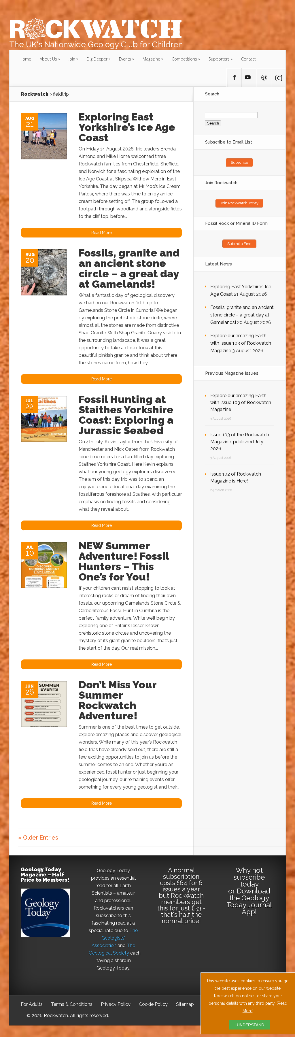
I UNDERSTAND (249, 1025)
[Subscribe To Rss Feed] (263, 77)
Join (72, 59)
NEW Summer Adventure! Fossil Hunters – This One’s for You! (124, 561)
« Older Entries (38, 837)
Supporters (219, 59)
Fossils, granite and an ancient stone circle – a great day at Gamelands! (129, 268)
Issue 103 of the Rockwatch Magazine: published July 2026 (239, 441)
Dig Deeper (97, 59)
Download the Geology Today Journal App (249, 901)
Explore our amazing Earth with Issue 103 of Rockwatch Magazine (240, 343)
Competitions (184, 59)
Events (125, 59)
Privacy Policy (116, 1004)
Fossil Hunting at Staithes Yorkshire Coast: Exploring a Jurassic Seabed (126, 414)
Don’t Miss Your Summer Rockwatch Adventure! (117, 700)
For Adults (32, 1004)
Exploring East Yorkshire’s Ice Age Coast (127, 127)
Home (25, 59)
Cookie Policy (153, 1004)
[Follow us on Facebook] (234, 77)
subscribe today (249, 880)
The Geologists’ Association (115, 938)
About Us (48, 59)
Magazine (151, 59)
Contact (248, 59)
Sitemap (185, 1004)
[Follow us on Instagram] (278, 77)
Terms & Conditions (71, 1004)
